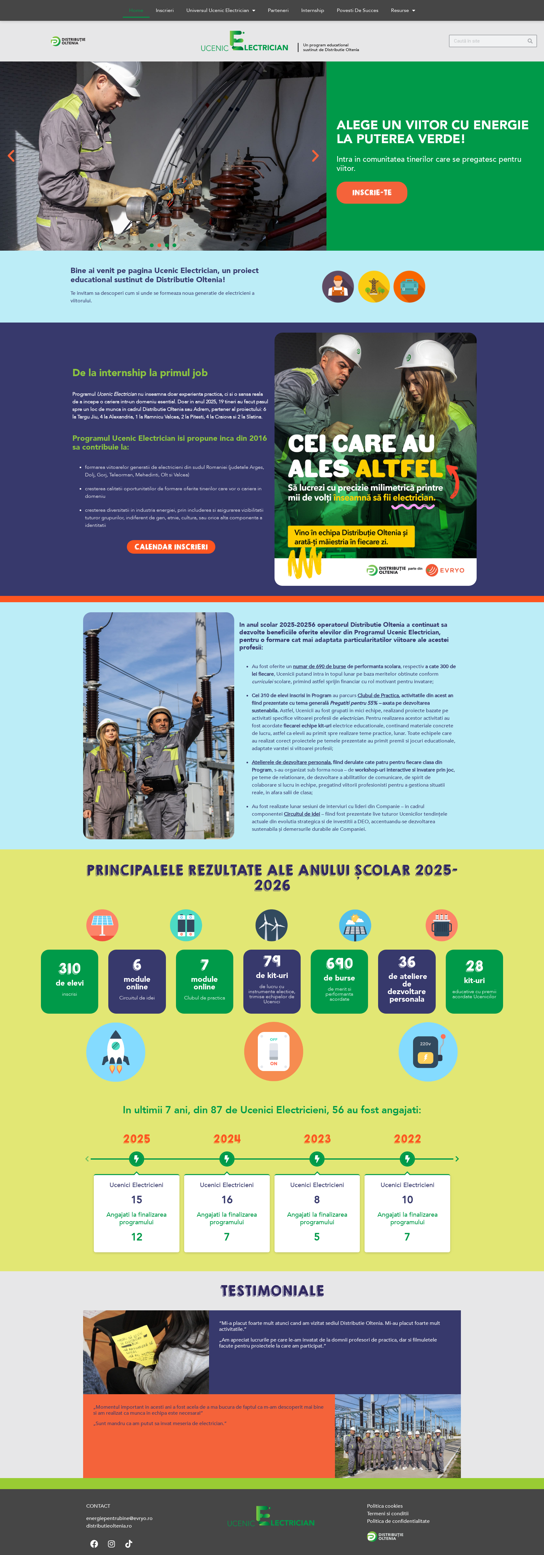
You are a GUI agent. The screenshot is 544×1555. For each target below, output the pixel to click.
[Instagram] (111, 1544)
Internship (312, 10)
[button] (11, 156)
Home (136, 10)
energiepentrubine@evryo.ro (119, 1518)
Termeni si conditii (388, 1513)
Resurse (400, 10)
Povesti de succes (357, 10)
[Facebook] (94, 1544)
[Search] (530, 41)
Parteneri (278, 10)
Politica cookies (385, 1506)
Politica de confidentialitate (398, 1521)
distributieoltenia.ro (109, 1526)
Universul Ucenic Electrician (217, 10)
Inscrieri (165, 10)
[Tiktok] (129, 1544)
